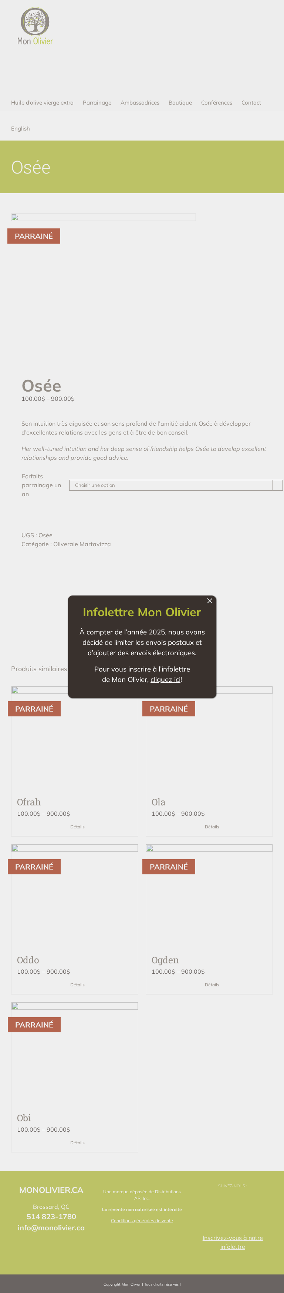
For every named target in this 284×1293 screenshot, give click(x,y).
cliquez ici (165, 679)
